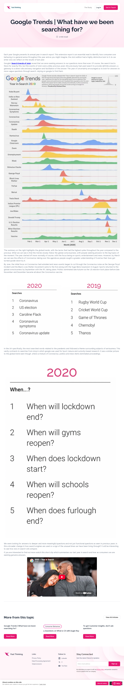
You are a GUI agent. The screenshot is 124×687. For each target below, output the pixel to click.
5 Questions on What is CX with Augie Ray (61, 631)
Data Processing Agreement (41, 661)
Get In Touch (111, 7)
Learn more (42, 684)
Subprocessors (37, 664)
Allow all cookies (102, 683)
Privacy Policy (36, 658)
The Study (88, 7)
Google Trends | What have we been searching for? (20, 627)
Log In (98, 7)
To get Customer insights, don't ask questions (98, 627)
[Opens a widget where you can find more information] (116, 683)
